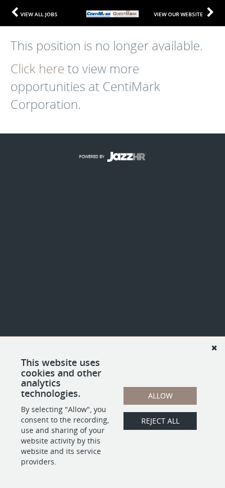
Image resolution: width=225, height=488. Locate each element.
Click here (37, 68)
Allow (160, 396)
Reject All (160, 421)
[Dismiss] (214, 347)
